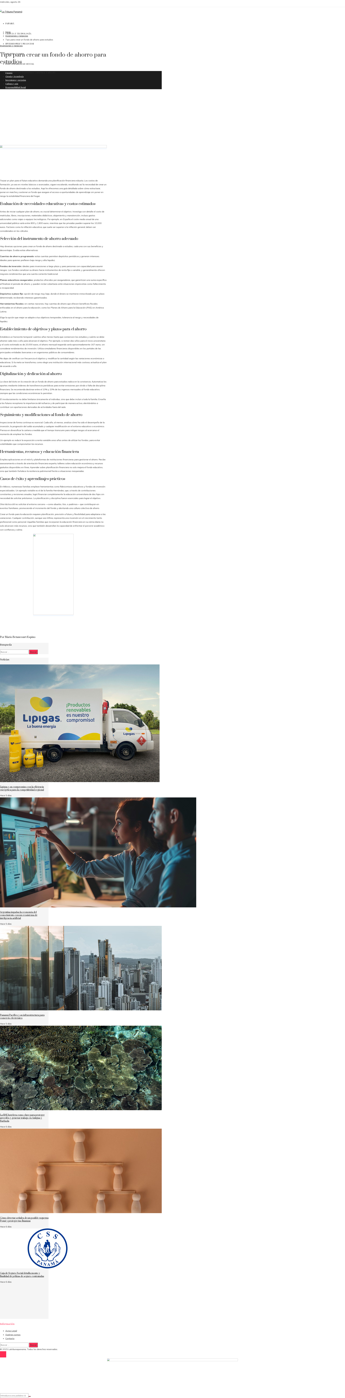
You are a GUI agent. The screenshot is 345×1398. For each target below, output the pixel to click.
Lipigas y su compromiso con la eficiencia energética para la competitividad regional (22, 788)
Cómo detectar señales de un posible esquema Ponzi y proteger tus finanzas (24, 1219)
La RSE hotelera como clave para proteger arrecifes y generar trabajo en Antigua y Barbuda (22, 1118)
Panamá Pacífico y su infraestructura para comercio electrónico (22, 1017)
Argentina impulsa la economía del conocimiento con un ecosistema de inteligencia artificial (18, 915)
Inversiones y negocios (11, 45)
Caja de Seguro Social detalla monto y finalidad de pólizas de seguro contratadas (22, 1275)
